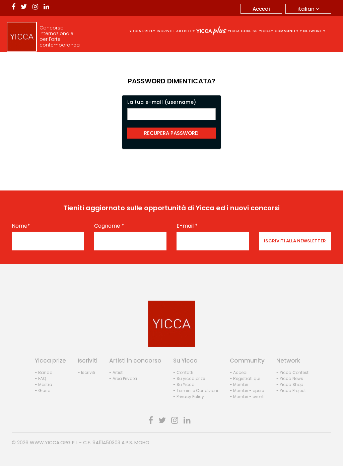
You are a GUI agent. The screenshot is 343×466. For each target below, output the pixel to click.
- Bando (43, 372)
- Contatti (183, 372)
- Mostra (43, 384)
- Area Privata (123, 378)
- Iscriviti (86, 372)
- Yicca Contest (292, 372)
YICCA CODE (239, 30)
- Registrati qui (245, 378)
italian (306, 8)
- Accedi (239, 372)
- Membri (239, 384)
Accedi (261, 8)
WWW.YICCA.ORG (50, 442)
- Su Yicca (184, 384)
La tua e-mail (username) (161, 102)
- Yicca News (289, 378)
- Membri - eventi (247, 396)
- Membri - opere (247, 390)
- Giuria (43, 390)
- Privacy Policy (188, 396)
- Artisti (116, 372)
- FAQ (40, 378)
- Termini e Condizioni (195, 390)
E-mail (187, 226)
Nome (21, 226)
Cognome (109, 226)
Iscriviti (166, 30)
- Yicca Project (291, 390)
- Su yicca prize (189, 378)
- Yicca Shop (289, 384)
